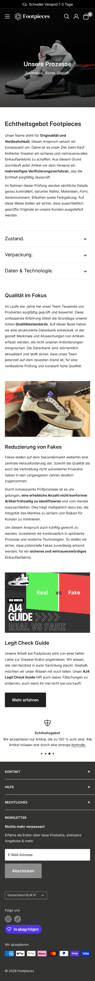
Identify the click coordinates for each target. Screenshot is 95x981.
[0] (86, 16)
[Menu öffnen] (7, 16)
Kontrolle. (78, 745)
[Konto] (76, 16)
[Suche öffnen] (66, 16)
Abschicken (23, 870)
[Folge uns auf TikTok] (17, 919)
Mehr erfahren (25, 699)
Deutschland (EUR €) (22, 895)
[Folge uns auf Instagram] (8, 919)
